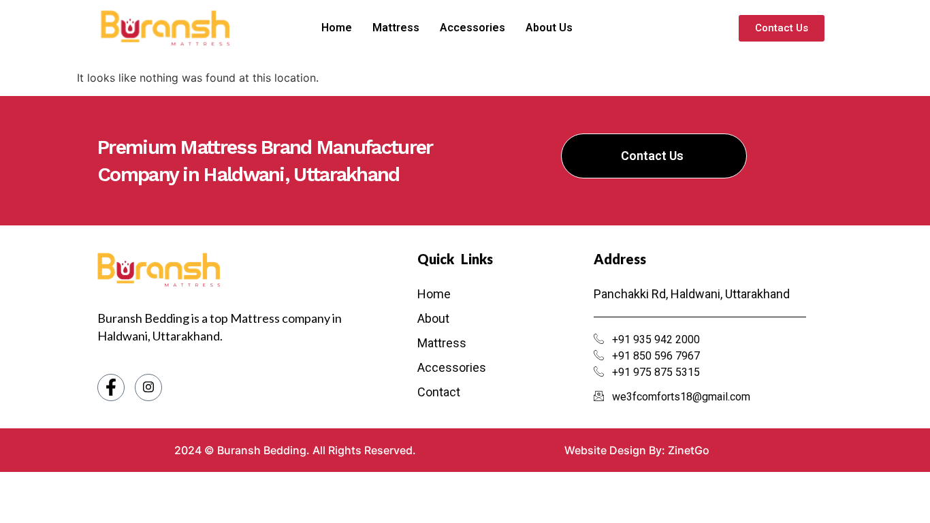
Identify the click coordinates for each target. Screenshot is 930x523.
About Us (549, 27)
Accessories (472, 27)
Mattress (395, 27)
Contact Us (652, 155)
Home (336, 27)
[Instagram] (148, 387)
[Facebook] (111, 387)
